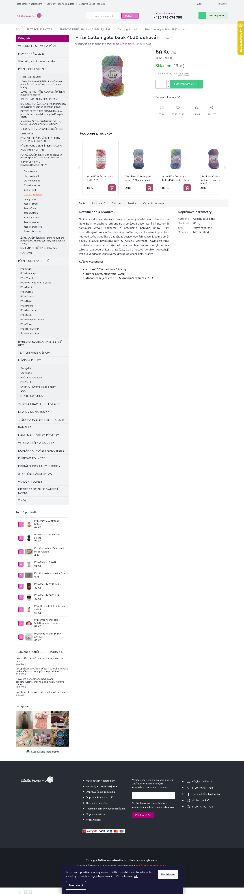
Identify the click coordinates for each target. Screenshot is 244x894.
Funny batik (30, 199)
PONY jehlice (27, 382)
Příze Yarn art (27, 296)
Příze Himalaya (28, 273)
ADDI (23, 391)
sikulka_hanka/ (200, 800)
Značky (22, 500)
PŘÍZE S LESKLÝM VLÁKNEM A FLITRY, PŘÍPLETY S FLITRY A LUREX (40, 140)
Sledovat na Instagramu (45, 751)
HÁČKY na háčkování (31, 377)
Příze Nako (26, 301)
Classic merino (32, 185)
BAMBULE (24, 427)
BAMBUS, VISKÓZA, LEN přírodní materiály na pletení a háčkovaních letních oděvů (43, 105)
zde (136, 876)
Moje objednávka (95, 814)
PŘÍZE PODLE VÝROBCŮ (33, 261)
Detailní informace (166, 97)
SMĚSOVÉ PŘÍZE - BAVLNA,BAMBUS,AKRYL (34, 164)
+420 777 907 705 (202, 806)
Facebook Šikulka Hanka (206, 794)
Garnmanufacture (29, 333)
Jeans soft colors (33, 227)
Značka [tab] (132, 203)
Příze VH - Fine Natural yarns (35, 282)
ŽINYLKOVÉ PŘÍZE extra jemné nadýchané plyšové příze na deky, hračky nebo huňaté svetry (42, 240)
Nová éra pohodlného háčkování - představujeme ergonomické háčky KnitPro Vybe (40, 682)
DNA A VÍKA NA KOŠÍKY (33, 412)
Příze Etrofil (26, 287)
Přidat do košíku (185, 84)
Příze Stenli (26, 315)
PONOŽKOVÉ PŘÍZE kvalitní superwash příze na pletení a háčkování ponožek (41, 156)
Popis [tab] (82, 203)
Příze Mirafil (26, 305)
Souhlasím (168, 875)
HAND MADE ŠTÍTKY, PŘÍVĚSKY (38, 435)
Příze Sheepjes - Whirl (32, 319)
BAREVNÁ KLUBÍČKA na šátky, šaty (38, 248)
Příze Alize (25, 268)
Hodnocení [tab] (98, 203)
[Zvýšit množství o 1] (168, 82)
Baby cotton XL (32, 176)
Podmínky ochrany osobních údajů (105, 808)
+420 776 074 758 (202, 787)
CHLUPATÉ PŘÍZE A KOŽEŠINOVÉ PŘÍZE (41, 129)
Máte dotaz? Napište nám (29, 4)
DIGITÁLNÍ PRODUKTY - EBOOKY (39, 466)
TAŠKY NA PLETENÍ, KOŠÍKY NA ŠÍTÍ (41, 420)
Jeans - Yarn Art (32, 222)
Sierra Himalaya (32, 231)
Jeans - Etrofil (31, 203)
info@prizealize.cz (202, 781)
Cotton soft (30, 190)
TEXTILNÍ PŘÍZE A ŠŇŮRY (34, 352)
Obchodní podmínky (97, 803)
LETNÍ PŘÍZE (26, 133)
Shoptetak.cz (160, 865)
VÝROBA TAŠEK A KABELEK (36, 443)
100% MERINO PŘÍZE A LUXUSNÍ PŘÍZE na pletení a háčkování (43, 93)
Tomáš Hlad (142, 865)
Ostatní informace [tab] (153, 203)
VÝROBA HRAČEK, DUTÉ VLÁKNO (40, 404)
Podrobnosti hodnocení (120, 43)
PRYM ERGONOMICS (31, 396)
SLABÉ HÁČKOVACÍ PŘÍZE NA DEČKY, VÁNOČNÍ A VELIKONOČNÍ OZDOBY (40, 123)
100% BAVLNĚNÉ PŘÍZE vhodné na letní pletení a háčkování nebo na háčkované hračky (41, 84)
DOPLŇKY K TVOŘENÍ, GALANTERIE (41, 450)
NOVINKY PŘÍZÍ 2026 (31, 54)
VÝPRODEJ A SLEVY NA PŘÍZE (37, 46)
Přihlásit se (143, 815)
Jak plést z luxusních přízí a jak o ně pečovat (41, 692)
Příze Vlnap (26, 324)
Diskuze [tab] (116, 203)
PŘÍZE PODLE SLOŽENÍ (32, 69)
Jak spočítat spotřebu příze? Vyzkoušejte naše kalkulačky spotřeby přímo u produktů (42, 670)
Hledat (130, 15)
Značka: (144, 43)
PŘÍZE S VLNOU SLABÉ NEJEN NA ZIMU (41, 145)
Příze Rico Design (29, 328)
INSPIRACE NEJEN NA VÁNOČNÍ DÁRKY (38, 491)
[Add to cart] (112, 187)
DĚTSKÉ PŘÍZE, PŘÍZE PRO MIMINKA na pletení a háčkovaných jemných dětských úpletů (41, 114)
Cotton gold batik (33, 194)
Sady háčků (26, 373)
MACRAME (26, 252)
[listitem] (101, 167)
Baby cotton (30, 171)
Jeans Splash (31, 213)
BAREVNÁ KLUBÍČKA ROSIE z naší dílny (39, 343)
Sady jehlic (26, 368)
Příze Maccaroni (28, 310)
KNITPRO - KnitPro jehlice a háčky (38, 387)
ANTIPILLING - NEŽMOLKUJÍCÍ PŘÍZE (39, 99)
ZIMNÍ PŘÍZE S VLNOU (32, 150)
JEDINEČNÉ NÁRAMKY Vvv (35, 474)
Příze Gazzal (26, 292)
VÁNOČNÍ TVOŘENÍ (30, 481)
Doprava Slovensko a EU (100, 797)
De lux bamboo (32, 180)
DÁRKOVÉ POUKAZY (31, 458)
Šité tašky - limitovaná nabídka (36, 61)
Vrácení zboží (93, 820)
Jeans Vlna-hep (32, 217)
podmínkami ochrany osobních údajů (153, 807)
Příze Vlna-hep (28, 278)
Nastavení (76, 885)
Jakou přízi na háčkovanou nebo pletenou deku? (39, 660)
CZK (199, 4)
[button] (79, 167)
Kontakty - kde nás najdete (60, 4)
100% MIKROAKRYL (31, 77)
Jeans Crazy (30, 208)
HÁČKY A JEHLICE (29, 360)
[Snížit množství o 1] (168, 86)
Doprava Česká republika (92, 4)
